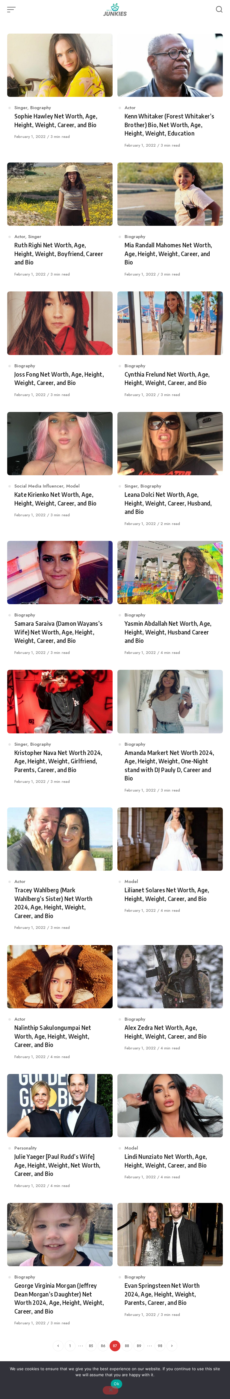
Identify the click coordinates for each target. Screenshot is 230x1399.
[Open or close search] (219, 9)
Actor (130, 107)
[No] (110, 1390)
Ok (116, 1383)
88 (127, 1346)
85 (91, 1346)
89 (139, 1346)
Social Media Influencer (38, 486)
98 (160, 1346)
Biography (40, 107)
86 (103, 1346)
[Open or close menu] (12, 9)
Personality (25, 1148)
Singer (20, 107)
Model (73, 486)
